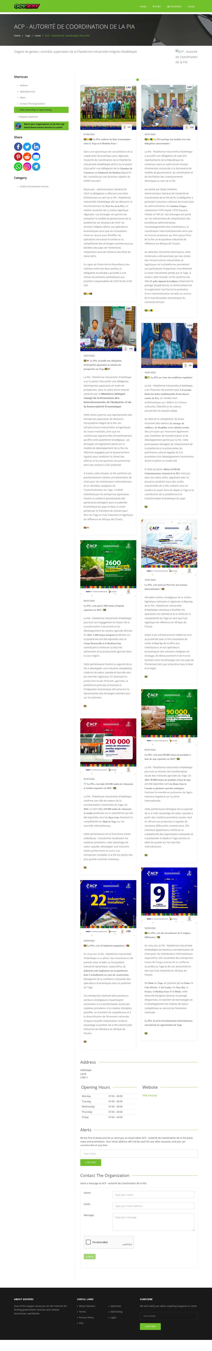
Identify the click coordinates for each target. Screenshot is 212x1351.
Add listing (116, 1311)
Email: (87, 1204)
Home (143, 6)
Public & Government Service (33, 186)
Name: (87, 1192)
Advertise (115, 1306)
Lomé (38, 35)
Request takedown (28, 116)
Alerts (22, 97)
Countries (175, 6)
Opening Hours (27, 91)
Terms (82, 1311)
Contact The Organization (32, 103)
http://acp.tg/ (149, 1095)
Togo (27, 35)
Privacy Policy (86, 1317)
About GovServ (87, 1306)
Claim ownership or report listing (35, 109)
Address (23, 85)
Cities (157, 6)
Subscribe (90, 1162)
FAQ (81, 1323)
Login (191, 6)
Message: (89, 1215)
